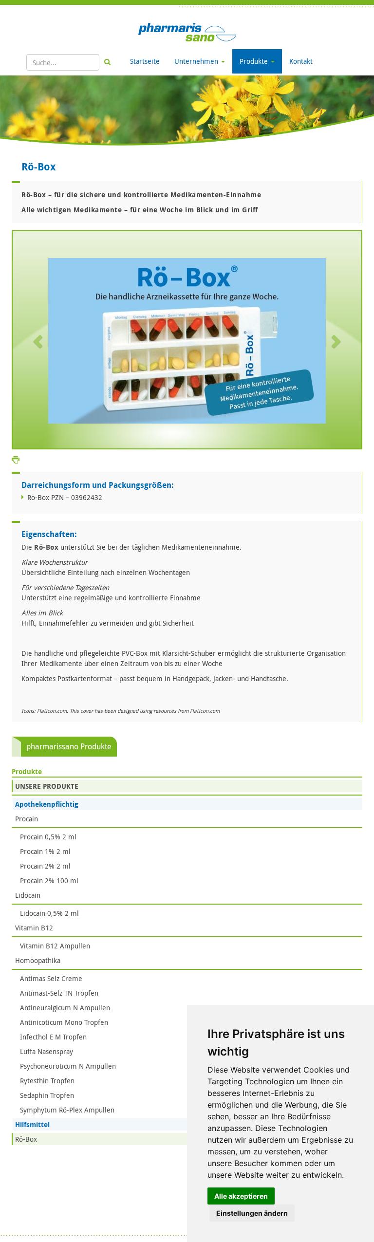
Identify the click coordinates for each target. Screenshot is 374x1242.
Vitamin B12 (34, 927)
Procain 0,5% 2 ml (48, 836)
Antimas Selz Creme (51, 978)
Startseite (145, 61)
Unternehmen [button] (197, 61)
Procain (26, 818)
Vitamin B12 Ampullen (55, 945)
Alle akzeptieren (241, 1196)
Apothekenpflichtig (46, 804)
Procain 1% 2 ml (45, 851)
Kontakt (301, 61)
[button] (39, 340)
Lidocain (27, 895)
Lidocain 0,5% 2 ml (49, 913)
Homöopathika (37, 960)
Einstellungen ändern (252, 1213)
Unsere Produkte (46, 786)
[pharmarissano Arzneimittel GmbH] (187, 31)
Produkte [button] (255, 61)
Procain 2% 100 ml (49, 880)
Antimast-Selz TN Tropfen (59, 993)
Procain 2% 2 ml (45, 866)
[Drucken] (15, 459)
